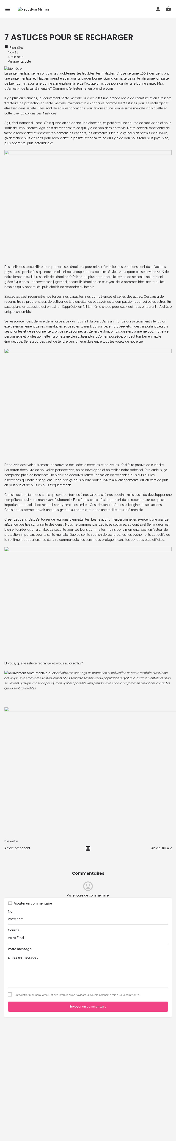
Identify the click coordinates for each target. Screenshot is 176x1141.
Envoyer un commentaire (88, 1006)
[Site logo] (34, 9)
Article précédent (17, 848)
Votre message (20, 949)
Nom (11, 911)
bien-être (11, 841)
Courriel (14, 930)
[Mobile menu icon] (8, 9)
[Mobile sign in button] (158, 9)
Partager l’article (19, 61)
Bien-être (15, 48)
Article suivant (161, 848)
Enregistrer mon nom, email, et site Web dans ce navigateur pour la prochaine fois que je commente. (77, 995)
